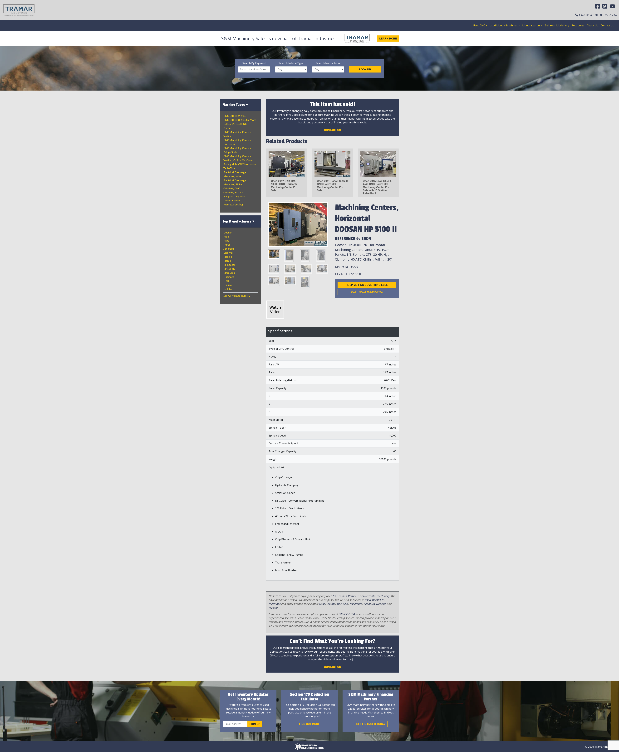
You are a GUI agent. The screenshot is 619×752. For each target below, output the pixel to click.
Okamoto (228, 277)
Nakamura (355, 604)
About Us (592, 25)
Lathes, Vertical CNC (235, 124)
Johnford (228, 248)
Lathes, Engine (231, 200)
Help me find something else (367, 285)
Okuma (227, 285)
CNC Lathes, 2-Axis (234, 116)
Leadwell (228, 253)
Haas (226, 240)
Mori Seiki (229, 273)
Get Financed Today (370, 724)
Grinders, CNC (231, 188)
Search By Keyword (253, 63)
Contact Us (607, 25)
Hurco (227, 244)
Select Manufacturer (328, 63)
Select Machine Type (291, 63)
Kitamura (369, 604)
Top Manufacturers (237, 221)
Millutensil (229, 265)
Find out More (309, 724)
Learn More (388, 38)
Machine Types (234, 105)
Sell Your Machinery (557, 25)
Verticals (353, 596)
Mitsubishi (229, 269)
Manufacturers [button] (531, 25)
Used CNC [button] (479, 25)
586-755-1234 (608, 15)
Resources (578, 25)
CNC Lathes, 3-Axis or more (239, 120)
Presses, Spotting (233, 204)
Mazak (227, 261)
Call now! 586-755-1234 (367, 292)
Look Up (365, 69)
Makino (227, 257)
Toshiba (227, 289)
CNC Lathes (340, 596)
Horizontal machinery (376, 596)
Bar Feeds (228, 128)
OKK (226, 281)
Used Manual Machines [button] (504, 25)
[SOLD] (298, 224)
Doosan (227, 232)
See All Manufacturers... (237, 296)
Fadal (226, 236)
